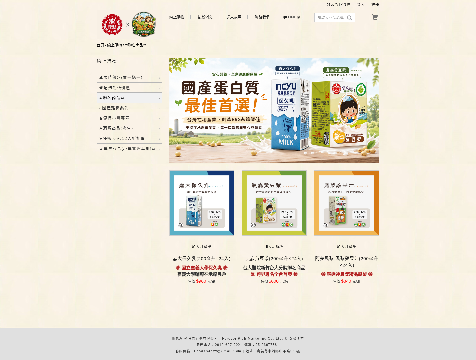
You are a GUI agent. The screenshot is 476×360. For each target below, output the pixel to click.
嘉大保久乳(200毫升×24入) (202, 258)
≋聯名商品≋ (135, 45)
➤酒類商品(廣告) (116, 128)
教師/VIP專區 (339, 4)
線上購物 (176, 17)
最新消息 (205, 17)
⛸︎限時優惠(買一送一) (121, 77)
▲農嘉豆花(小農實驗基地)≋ (127, 149)
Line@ (293, 17)
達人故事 (233, 17)
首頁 (100, 45)
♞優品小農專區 (114, 118)
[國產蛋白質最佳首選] (274, 110)
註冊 (375, 4)
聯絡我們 (262, 17)
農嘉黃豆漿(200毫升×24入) (274, 258)
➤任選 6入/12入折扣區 (122, 138)
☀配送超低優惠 (114, 88)
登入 (361, 4)
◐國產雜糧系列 (114, 108)
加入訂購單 (202, 247)
